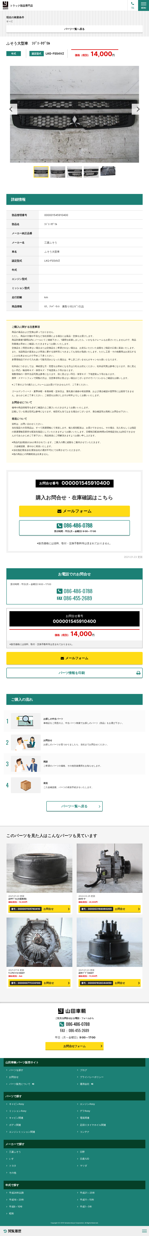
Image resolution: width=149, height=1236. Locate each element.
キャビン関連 (16, 1117)
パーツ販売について (19, 1083)
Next (137, 109)
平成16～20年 (16, 1199)
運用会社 (84, 1083)
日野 (82, 1151)
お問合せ (14, 1077)
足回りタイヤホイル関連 (93, 1124)
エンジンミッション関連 (22, 1131)
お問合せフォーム (74, 1046)
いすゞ (12, 1158)
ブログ (83, 1070)
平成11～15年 (87, 1199)
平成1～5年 (86, 1206)
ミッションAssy (17, 1110)
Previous (11, 109)
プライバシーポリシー (92, 1077)
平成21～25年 (87, 1192)
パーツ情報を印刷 (72, 673)
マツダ (83, 1165)
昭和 (11, 1213)
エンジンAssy (87, 1103)
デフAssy (85, 1110)
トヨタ (12, 1165)
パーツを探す (16, 1070)
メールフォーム (77, 511)
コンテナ (84, 1131)
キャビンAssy (16, 1103)
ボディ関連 (15, 1124)
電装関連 (84, 1117)
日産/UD (84, 1158)
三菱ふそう (15, 1151)
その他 (12, 1172)
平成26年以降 (16, 1192)
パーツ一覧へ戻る (74, 28)
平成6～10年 (16, 1206)
